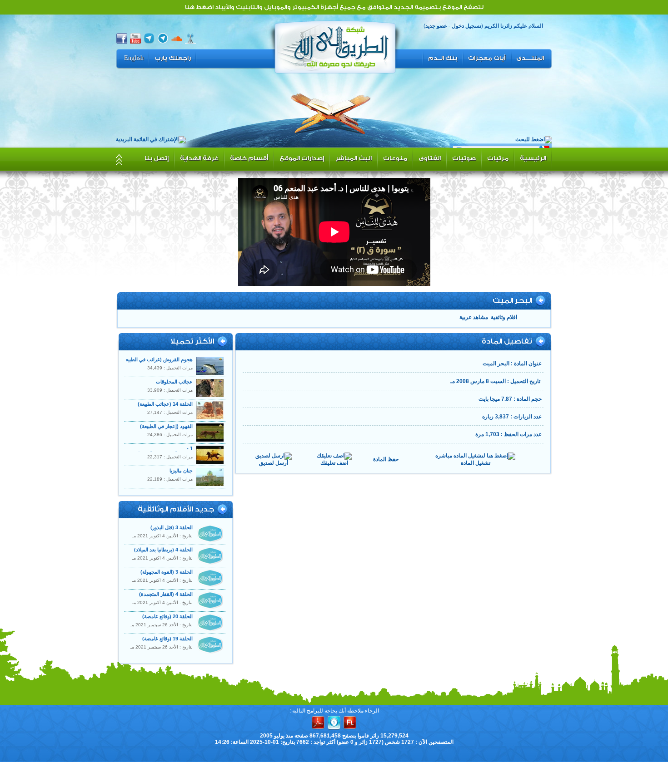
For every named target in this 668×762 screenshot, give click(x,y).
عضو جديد (436, 26)
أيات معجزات (486, 58)
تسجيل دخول (466, 26)
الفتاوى (430, 158)
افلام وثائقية (504, 317)
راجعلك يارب (173, 58)
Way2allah (335, 46)
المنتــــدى (530, 58)
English (134, 58)
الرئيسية (533, 158)
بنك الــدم (442, 58)
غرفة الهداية (199, 158)
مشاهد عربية (473, 317)
